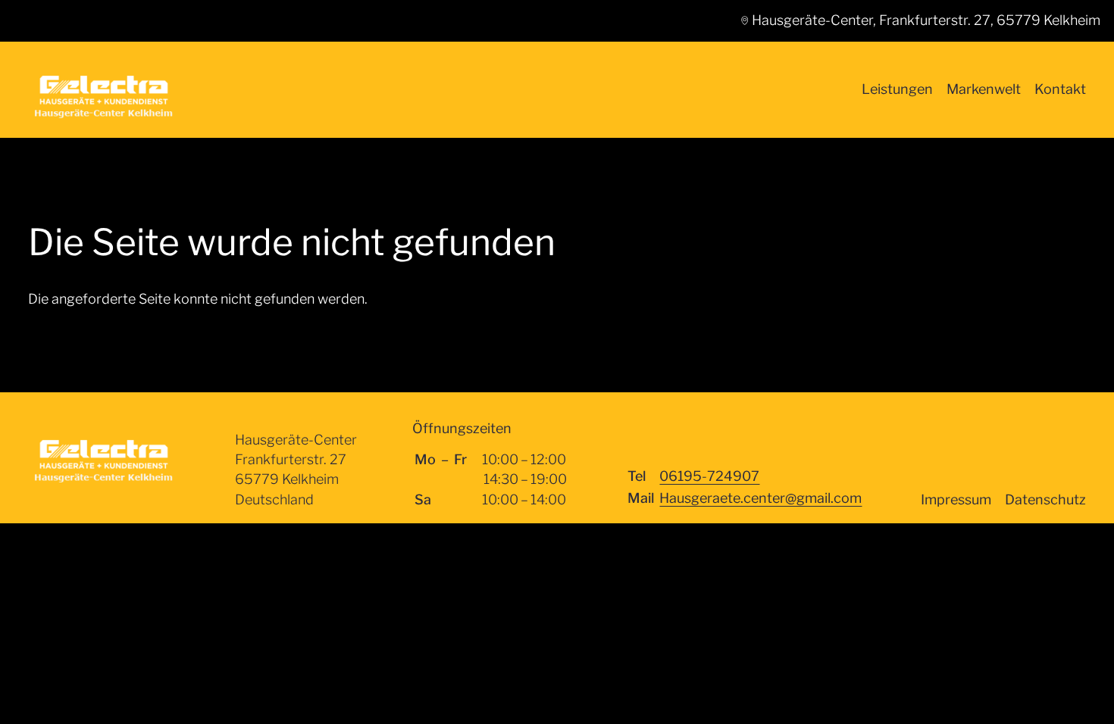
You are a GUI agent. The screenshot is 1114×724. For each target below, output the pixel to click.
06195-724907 (709, 476)
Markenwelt (984, 89)
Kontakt (1060, 89)
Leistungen (897, 89)
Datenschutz (1045, 499)
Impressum (956, 499)
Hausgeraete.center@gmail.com (760, 498)
